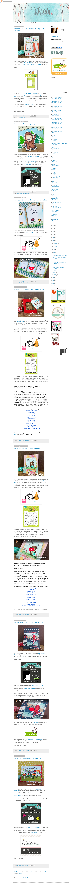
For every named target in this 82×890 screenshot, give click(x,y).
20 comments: (27, 440)
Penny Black (54, 193)
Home (15, 22)
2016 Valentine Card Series (57, 106)
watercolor (54, 216)
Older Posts (46, 871)
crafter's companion (55, 153)
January (54, 275)
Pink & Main (54, 194)
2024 (53, 228)
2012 (53, 282)
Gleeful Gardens (35, 794)
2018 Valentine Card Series (57, 111)
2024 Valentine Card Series (57, 127)
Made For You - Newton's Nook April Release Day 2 (29, 289)
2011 (53, 283)
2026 (53, 225)
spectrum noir (54, 203)
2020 (53, 234)
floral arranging (55, 161)
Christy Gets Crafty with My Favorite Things (59, 143)
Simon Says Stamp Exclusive (57, 202)
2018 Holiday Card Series (56, 110)
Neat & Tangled (55, 184)
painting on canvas (55, 186)
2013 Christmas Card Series (57, 97)
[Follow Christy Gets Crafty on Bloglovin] (56, 48)
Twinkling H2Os (55, 212)
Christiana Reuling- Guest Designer (31, 428)
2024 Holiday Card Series (56, 126)
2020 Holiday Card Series (56, 115)
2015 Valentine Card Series (57, 103)
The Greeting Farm (55, 210)
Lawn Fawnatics (55, 174)
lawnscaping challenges (26, 193)
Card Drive (54, 140)
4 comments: (27, 750)
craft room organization (56, 151)
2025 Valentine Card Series (57, 130)
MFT (53, 181)
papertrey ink (54, 191)
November (55, 243)
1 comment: (27, 115)
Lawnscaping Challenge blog (34, 156)
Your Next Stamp (55, 219)
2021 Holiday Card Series (56, 118)
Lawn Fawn (28, 164)
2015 (53, 277)
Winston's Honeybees (21, 95)
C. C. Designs (54, 139)
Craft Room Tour (55, 152)
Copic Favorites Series (56, 148)
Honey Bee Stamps (55, 170)
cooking (53, 147)
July (54, 249)
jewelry (53, 172)
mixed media (54, 182)
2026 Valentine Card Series (57, 131)
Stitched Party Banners (29, 688)
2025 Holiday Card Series (56, 128)
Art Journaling (54, 132)
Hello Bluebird (54, 168)
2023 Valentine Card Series (57, 124)
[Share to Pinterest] (35, 116)
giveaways (54, 164)
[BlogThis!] (32, 116)
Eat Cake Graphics (55, 159)
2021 (53, 233)
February (55, 274)
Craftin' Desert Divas (55, 155)
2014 (53, 279)
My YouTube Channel (28, 22)
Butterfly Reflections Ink (56, 138)
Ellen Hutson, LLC (35, 832)
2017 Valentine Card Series (57, 109)
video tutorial (26, 282)
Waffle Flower (54, 215)
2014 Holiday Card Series (56, 98)
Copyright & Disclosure (37, 22)
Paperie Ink (54, 190)
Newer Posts (16, 871)
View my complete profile (55, 36)
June (54, 250)
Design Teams (19, 22)
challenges (18, 117)
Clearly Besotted (55, 144)
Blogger (45, 886)
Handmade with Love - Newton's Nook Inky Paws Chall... (59, 256)
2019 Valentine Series (56, 114)
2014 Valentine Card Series (57, 101)
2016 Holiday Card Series (56, 105)
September (55, 246)
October (54, 244)
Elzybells (53, 160)
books (53, 136)
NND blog (24, 570)
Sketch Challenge (31, 161)
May (54, 252)
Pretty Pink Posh (55, 198)
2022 (53, 231)
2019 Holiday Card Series (56, 113)
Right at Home (54, 201)
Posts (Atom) (20, 873)
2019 (53, 236)
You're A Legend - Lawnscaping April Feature (27, 124)
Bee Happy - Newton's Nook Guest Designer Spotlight (30, 200)
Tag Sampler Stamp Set (31, 93)
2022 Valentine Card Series (57, 122)
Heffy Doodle (54, 166)
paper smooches (55, 189)
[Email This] (30, 116)
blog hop (18, 441)
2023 (53, 230)
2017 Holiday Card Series (56, 107)
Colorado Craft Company (56, 145)
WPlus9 (53, 218)
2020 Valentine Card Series (57, 117)
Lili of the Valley (55, 177)
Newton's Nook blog (29, 104)
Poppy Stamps (54, 197)
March (54, 272)
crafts (20, 441)
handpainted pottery (55, 165)
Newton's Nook (28, 62)
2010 (53, 285)
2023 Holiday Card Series (56, 123)
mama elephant (55, 178)
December (55, 241)
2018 (53, 237)
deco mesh (54, 157)
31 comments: (27, 614)
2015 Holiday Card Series (56, 102)
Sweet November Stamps (56, 207)
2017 (53, 239)
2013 (53, 280)
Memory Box (54, 180)
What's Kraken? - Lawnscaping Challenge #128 (28, 622)
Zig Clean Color (55, 220)
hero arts (53, 169)
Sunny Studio (54, 206)
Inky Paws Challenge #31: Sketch (32, 64)
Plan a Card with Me (55, 195)
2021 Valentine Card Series (57, 119)
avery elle (54, 134)
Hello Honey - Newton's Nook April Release (27, 448)
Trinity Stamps (54, 211)
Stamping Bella (55, 205)
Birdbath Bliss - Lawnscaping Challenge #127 (28, 758)
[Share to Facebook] (34, 116)
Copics (18, 193)
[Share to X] (33, 116)
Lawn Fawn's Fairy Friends (23, 794)
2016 (53, 240)
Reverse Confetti (55, 199)
